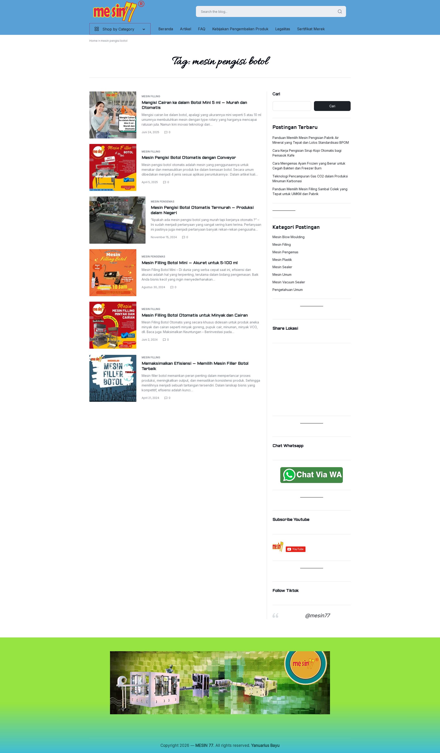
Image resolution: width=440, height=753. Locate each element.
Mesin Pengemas (162, 201)
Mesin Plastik (282, 260)
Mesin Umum (282, 274)
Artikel (185, 29)
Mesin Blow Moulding (288, 237)
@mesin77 (317, 615)
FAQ (201, 29)
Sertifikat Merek (311, 29)
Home (93, 40)
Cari (276, 93)
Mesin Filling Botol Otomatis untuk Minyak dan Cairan (195, 315)
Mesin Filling (151, 96)
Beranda (165, 29)
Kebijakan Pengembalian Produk (240, 29)
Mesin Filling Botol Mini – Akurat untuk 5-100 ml (190, 263)
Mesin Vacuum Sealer (288, 282)
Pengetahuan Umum (287, 290)
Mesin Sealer (282, 267)
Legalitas (282, 29)
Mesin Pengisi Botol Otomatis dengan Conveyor (189, 158)
